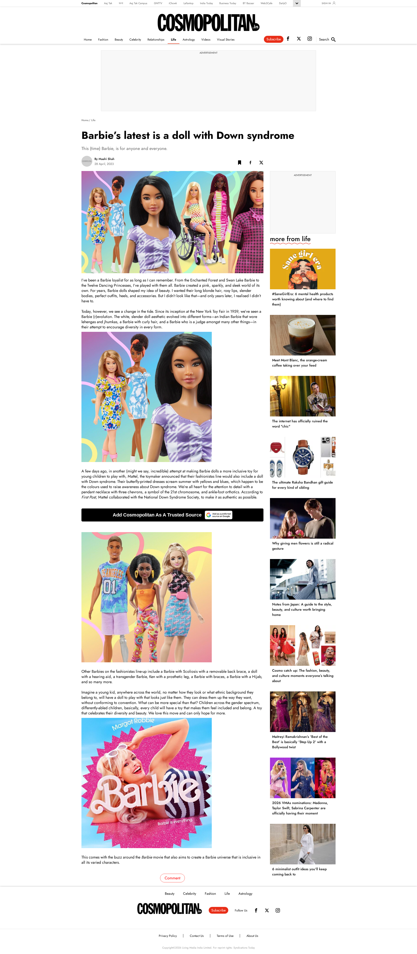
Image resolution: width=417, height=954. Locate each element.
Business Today (227, 3)
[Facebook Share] (250, 163)
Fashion (103, 39)
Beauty (119, 39)
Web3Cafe (266, 3)
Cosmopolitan (89, 3)
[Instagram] (278, 910)
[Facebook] (256, 910)
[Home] (169, 909)
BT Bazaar (248, 3)
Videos (205, 39)
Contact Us (197, 936)
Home (88, 39)
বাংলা (121, 3)
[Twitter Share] (261, 163)
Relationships (155, 39)
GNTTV (158, 3)
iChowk (173, 3)
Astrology (189, 39)
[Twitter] (267, 910)
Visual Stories (226, 39)
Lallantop (189, 3)
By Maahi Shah (104, 159)
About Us (252, 936)
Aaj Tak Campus (138, 3)
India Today (206, 3)
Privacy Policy (168, 936)
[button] (239, 163)
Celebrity (135, 39)
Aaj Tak (108, 3)
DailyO (282, 3)
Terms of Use (225, 936)
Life (173, 39)
